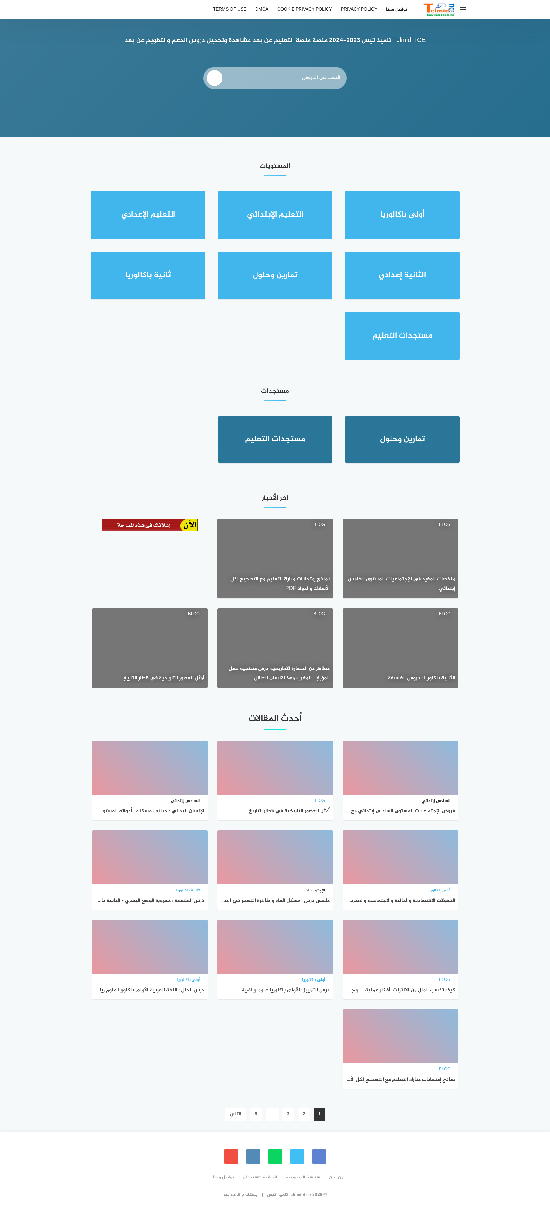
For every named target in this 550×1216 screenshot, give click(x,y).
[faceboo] (319, 1156)
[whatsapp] (275, 1156)
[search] (214, 78)
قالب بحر (231, 1194)
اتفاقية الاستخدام (260, 1177)
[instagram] (253, 1156)
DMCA (261, 9)
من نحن (336, 1177)
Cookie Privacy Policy (304, 9)
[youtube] (231, 1156)
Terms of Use (229, 9)
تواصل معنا (396, 9)
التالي (235, 1114)
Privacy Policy (359, 9)
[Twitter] (297, 1156)
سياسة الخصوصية (303, 1177)
